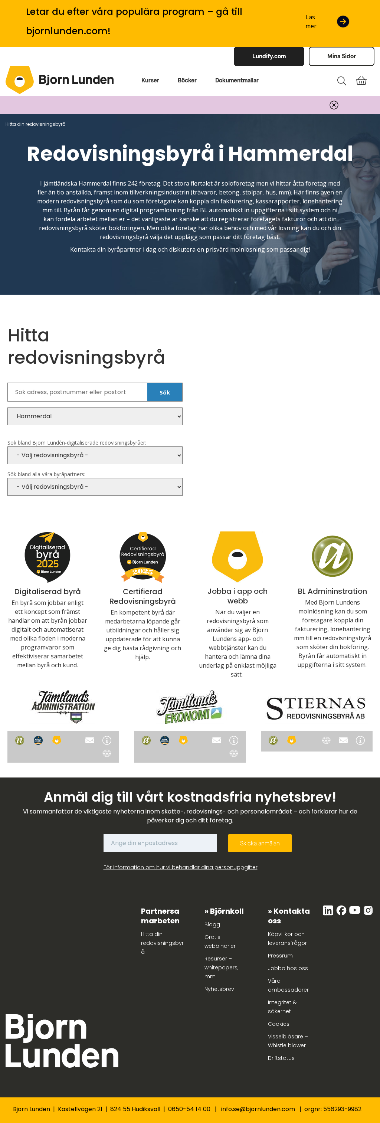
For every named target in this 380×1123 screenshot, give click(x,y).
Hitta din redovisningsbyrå (162, 943)
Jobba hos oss (288, 968)
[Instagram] (368, 914)
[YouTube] (355, 914)
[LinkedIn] (328, 914)
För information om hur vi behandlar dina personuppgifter (181, 867)
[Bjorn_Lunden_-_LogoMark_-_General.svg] (20, 80)
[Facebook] (342, 914)
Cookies (278, 1024)
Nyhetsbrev (219, 989)
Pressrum (280, 955)
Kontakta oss (289, 916)
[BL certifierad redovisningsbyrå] (38, 740)
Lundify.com (269, 56)
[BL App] (56, 740)
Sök (165, 392)
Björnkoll (227, 911)
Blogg (212, 924)
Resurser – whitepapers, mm (221, 967)
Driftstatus (281, 1058)
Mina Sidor (341, 56)
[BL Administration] (19, 740)
